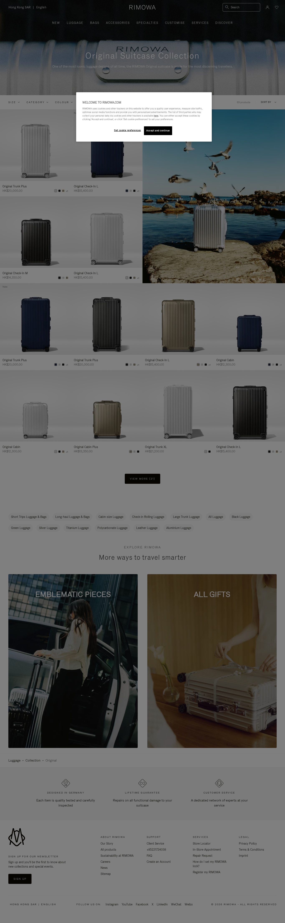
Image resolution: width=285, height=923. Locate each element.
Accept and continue (158, 130)
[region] (144, 117)
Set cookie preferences (127, 130)
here (156, 115)
